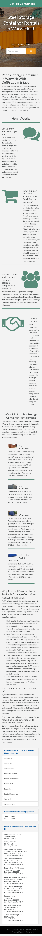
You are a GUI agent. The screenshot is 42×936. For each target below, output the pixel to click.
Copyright (30, 932)
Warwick (7, 799)
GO (31, 51)
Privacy (15, 932)
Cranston (8, 763)
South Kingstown (11, 794)
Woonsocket (9, 804)
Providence (8, 789)
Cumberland (9, 768)
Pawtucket (8, 784)
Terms (21, 932)
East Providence (10, 773)
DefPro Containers (22, 3)
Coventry (8, 758)
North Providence (11, 778)
